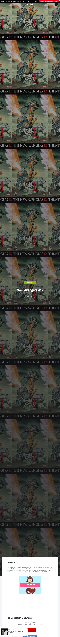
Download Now (31, 629)
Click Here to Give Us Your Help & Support (49, 1)
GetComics (30, 4)
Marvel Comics (30, 282)
